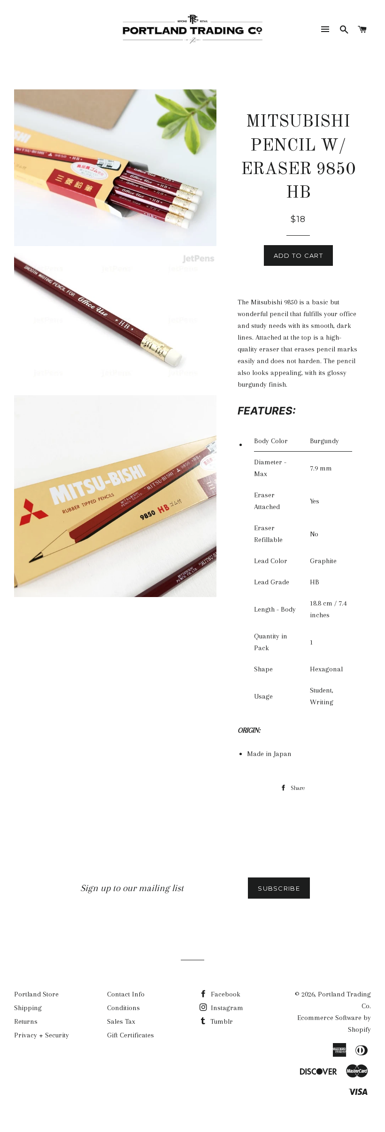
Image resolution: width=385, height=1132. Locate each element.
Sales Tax (121, 1021)
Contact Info (126, 994)
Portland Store (36, 994)
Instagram (226, 1008)
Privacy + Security (41, 1035)
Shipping (28, 1008)
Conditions (123, 1008)
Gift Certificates (130, 1035)
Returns (26, 1021)
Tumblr (220, 1021)
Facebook (224, 994)
